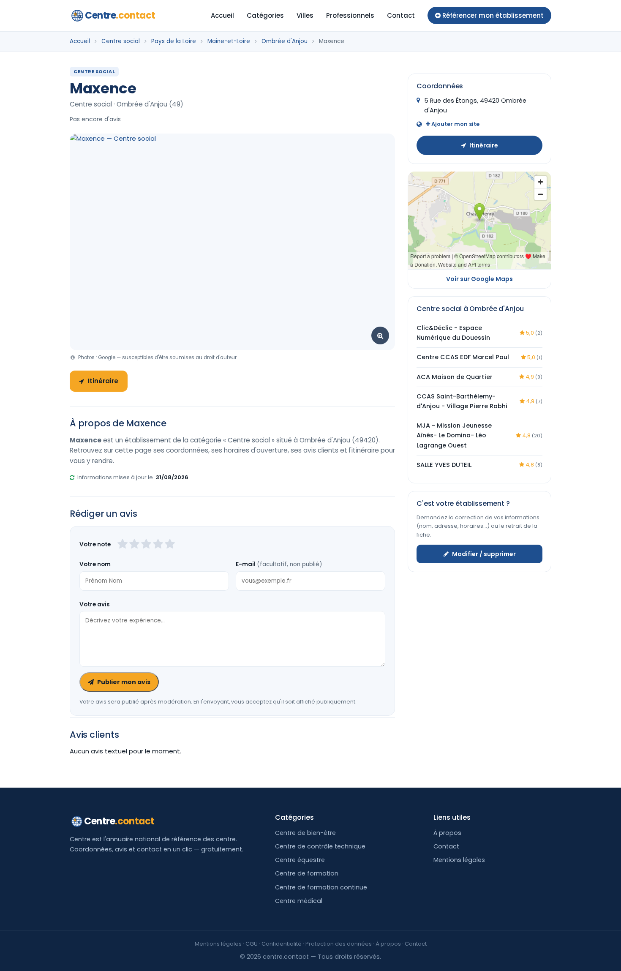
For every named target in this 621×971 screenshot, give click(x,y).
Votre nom (95, 564)
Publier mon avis (123, 682)
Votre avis (94, 604)
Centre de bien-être (305, 833)
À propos (447, 833)
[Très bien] (158, 545)
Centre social (120, 41)
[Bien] (146, 545)
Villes (305, 15)
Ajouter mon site (454, 124)
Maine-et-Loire (228, 41)
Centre (120, 15)
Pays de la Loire (173, 41)
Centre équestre (300, 860)
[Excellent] (170, 545)
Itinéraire (103, 380)
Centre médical (298, 901)
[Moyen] (134, 545)
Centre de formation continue (321, 887)
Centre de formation (306, 873)
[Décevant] (122, 545)
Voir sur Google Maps (479, 278)
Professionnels (350, 15)
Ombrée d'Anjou (284, 41)
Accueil (222, 15)
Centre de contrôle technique (320, 846)
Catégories (265, 15)
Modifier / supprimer (484, 553)
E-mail (279, 564)
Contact (401, 15)
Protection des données (338, 944)
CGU (251, 944)
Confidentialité (281, 944)
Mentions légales (459, 860)
